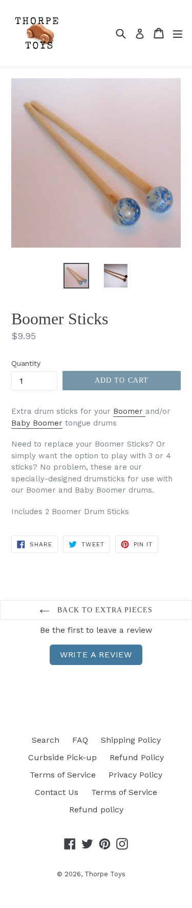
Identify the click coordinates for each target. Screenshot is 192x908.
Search (45, 740)
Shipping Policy (131, 740)
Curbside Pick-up (62, 757)
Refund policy (96, 809)
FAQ (80, 740)
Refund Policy (137, 757)
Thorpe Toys (104, 874)
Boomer (129, 411)
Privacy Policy (135, 775)
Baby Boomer (36, 423)
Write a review (96, 654)
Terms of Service (63, 775)
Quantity (25, 363)
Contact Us (56, 792)
